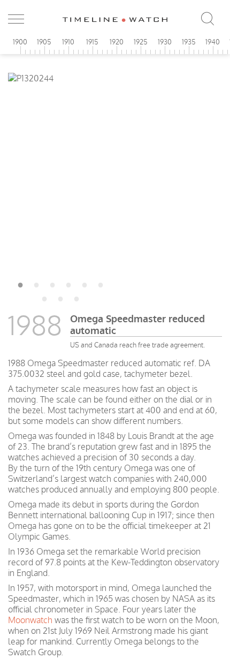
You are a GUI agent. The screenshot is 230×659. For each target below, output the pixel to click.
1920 (117, 41)
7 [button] (44, 297)
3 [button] (52, 283)
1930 (165, 41)
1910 (68, 41)
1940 (212, 41)
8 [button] (60, 297)
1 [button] (20, 283)
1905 (44, 41)
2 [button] (36, 283)
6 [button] (100, 283)
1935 (189, 41)
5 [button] (84, 283)
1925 (141, 41)
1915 (92, 41)
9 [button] (76, 297)
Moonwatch (30, 620)
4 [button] (68, 283)
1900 (20, 41)
